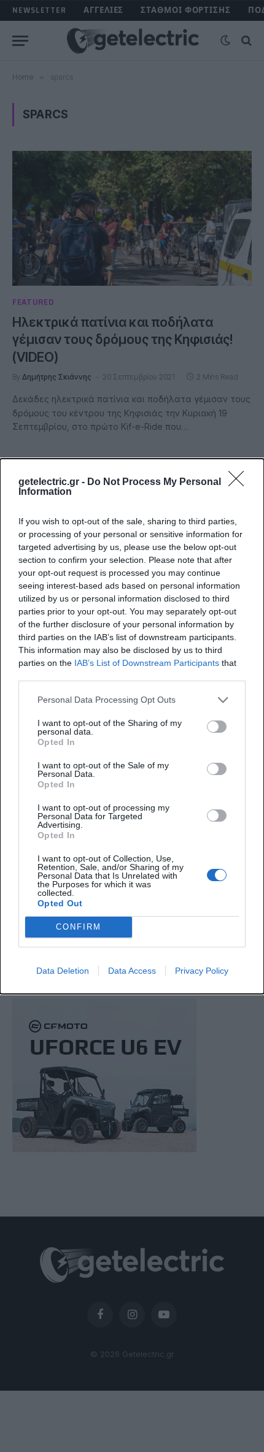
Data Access (132, 971)
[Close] (240, 482)
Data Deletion (62, 971)
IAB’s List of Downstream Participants (146, 663)
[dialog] (132, 726)
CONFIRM (78, 926)
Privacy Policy (201, 971)
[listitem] (132, 700)
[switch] (217, 726)
